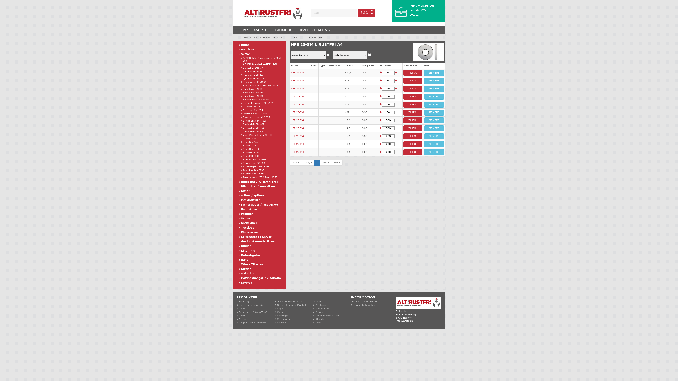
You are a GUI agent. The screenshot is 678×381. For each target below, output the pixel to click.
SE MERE (434, 73)
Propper (247, 214)
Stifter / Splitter (252, 195)
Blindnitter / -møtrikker (258, 186)
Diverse (246, 283)
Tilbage (308, 163)
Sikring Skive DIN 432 (254, 121)
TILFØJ (412, 73)
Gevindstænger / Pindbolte (261, 278)
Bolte (245, 45)
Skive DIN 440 (250, 146)
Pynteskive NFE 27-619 (255, 114)
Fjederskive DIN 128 (253, 75)
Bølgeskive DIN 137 (253, 68)
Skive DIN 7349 (251, 149)
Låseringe (248, 250)
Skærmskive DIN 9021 (254, 160)
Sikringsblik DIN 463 (253, 128)
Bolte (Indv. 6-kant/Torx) (259, 182)
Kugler (246, 246)
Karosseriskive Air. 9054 (256, 100)
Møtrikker (248, 49)
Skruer (245, 218)
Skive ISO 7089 (251, 153)
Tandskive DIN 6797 (253, 170)
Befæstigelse (250, 255)
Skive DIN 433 (250, 142)
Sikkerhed (248, 273)
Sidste (336, 163)
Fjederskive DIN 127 (253, 71)
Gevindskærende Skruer (258, 241)
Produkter (283, 30)
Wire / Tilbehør (252, 264)
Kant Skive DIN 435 (253, 93)
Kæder (246, 269)
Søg (364, 12)
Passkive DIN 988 (252, 107)
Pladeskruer (249, 232)
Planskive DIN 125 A (253, 110)
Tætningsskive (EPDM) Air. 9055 (260, 177)
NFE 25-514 (297, 73)
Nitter (245, 191)
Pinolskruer (249, 209)
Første (295, 163)
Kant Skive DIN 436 (253, 96)
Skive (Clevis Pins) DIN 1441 (257, 135)
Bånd (244, 260)
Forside (245, 37)
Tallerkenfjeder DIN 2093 (256, 167)
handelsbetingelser (315, 30)
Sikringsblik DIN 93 (253, 131)
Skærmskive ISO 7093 (254, 163)
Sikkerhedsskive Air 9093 (256, 117)
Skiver (256, 37)
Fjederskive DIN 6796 (254, 79)
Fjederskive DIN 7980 (254, 82)
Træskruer (248, 227)
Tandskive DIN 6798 (253, 174)
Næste (325, 163)
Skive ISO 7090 (251, 156)
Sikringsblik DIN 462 (253, 124)
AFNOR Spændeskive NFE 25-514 (279, 37)
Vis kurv (416, 15)
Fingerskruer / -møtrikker (259, 205)
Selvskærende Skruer (256, 237)
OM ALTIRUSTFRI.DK (255, 30)
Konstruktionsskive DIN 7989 (258, 103)
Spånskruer (249, 223)
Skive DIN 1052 (250, 139)
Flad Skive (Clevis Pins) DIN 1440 (260, 86)
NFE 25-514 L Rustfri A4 (310, 37)
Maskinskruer (250, 200)
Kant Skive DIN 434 (253, 89)
